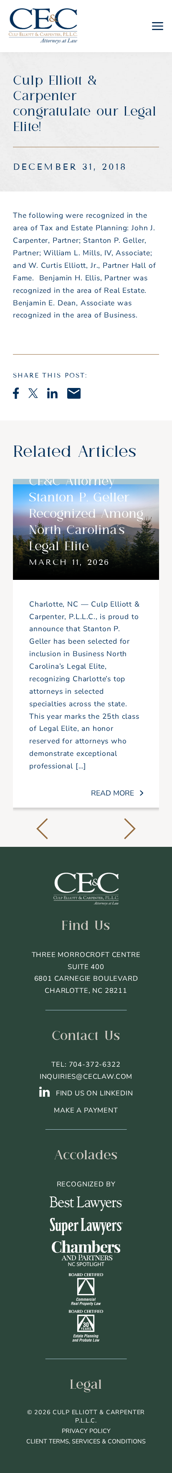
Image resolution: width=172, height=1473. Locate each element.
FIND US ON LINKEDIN (93, 1093)
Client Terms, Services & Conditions (86, 1441)
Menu (158, 26)
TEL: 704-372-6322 (85, 1064)
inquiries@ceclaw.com (86, 1076)
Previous (42, 829)
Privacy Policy (86, 1431)
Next (130, 829)
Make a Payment (86, 1110)
